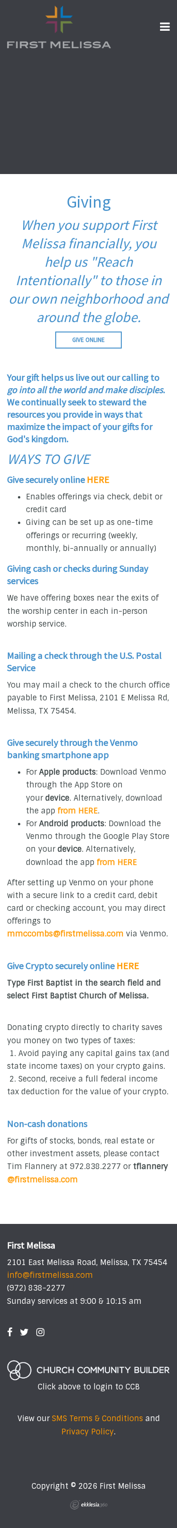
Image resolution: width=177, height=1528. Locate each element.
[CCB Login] (88, 1370)
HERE (98, 479)
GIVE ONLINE (88, 340)
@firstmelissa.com (42, 1180)
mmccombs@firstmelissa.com (65, 934)
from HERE (78, 811)
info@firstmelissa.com (50, 1275)
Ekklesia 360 (89, 1505)
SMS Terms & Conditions (97, 1418)
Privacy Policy (87, 1432)
